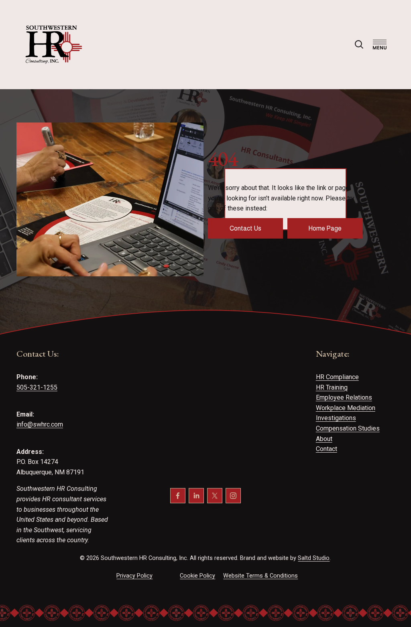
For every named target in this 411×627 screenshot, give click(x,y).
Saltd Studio (314, 558)
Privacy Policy (134, 575)
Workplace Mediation (345, 408)
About (324, 439)
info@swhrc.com (39, 424)
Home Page (325, 228)
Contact (326, 449)
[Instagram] (233, 495)
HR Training (332, 387)
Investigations (336, 418)
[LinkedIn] (196, 495)
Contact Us (245, 228)
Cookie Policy (197, 575)
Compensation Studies (348, 428)
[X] (214, 495)
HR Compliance (337, 377)
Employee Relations (344, 397)
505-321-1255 (36, 387)
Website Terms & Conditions (260, 575)
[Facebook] (177, 495)
